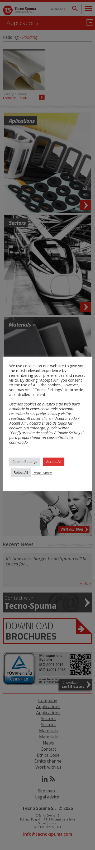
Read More (42, 472)
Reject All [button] (21, 472)
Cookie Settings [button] (24, 461)
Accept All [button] (53, 461)
